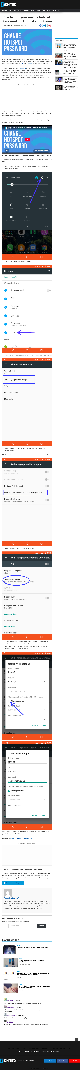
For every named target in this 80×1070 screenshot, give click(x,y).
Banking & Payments (23, 10)
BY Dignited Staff (7, 25)
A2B (69, 1049)
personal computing (36, 10)
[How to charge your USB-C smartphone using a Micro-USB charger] (11, 988)
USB (22, 64)
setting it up (22, 68)
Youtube (75, 1061)
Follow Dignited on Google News (14, 883)
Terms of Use (55, 1051)
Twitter (51, 1061)
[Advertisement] (14, 96)
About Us (36, 1051)
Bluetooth (29, 64)
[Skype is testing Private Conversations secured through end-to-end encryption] (9, 975)
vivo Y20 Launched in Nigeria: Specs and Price (33, 947)
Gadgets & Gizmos (56, 10)
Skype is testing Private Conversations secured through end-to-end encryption (33, 973)
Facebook (63, 1061)
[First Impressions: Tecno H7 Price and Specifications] (11, 962)
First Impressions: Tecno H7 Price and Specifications (31, 960)
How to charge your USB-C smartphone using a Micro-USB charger (34, 986)
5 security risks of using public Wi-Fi (21, 838)
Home (20, 1051)
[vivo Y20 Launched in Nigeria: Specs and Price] (9, 949)
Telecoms (4, 10)
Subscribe (41, 925)
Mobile (10, 10)
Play (15, 10)
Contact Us (45, 1051)
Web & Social (46, 10)
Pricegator (28, 1051)
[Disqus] (27, 1017)
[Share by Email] (48, 25)
